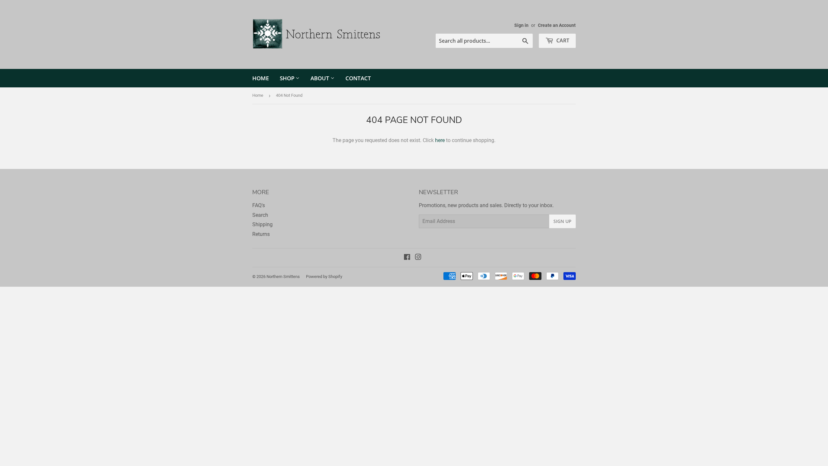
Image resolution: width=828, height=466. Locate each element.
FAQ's (258, 205)
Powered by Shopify (324, 276)
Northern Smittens (283, 276)
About (320, 78)
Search (260, 215)
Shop (288, 78)
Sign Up (562, 221)
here (440, 140)
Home (260, 78)
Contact (358, 78)
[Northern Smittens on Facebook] (407, 258)
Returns (261, 234)
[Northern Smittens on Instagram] (418, 258)
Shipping (262, 224)
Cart (562, 40)
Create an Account (557, 25)
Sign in (521, 25)
